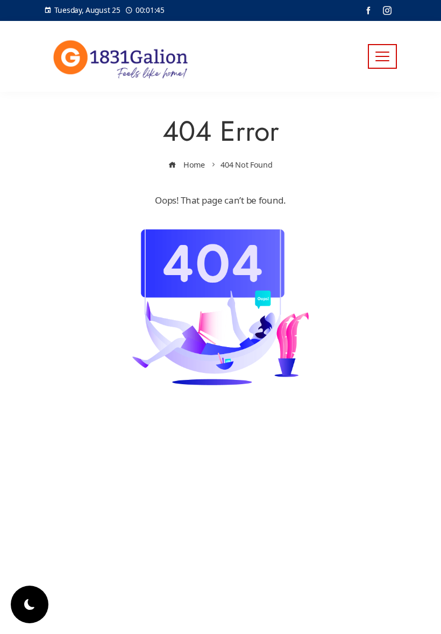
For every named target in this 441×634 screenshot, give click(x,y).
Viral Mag (307, 445)
